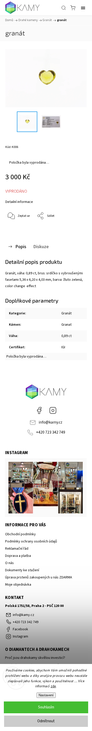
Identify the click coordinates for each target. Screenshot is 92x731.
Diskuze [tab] (41, 246)
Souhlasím (46, 707)
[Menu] (83, 8)
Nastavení (46, 695)
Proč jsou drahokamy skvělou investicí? (35, 657)
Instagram (53, 410)
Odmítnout (46, 721)
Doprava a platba (18, 555)
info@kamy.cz (50, 422)
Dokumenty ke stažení (22, 570)
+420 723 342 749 (50, 432)
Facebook (39, 410)
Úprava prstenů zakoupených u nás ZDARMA (38, 577)
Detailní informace (19, 201)
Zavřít (76, 229)
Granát (66, 313)
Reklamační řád (16, 548)
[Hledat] (63, 8)
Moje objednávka (18, 584)
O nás (9, 563)
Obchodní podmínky (20, 534)
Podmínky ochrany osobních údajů (31, 541)
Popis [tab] (20, 246)
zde (53, 686)
